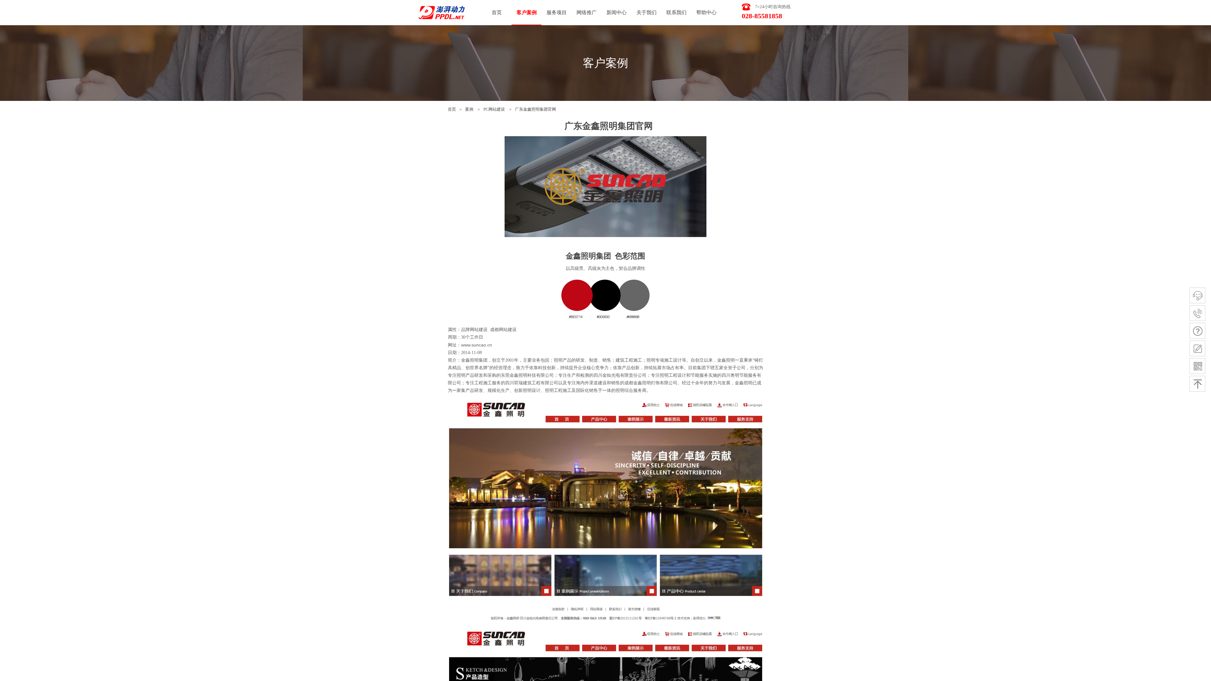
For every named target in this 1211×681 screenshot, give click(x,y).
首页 (452, 109)
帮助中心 (706, 12)
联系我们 (676, 12)
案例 (469, 109)
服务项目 (557, 12)
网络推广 (586, 12)
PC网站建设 (494, 109)
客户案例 (527, 12)
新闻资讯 (616, 12)
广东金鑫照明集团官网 (535, 109)
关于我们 (646, 12)
